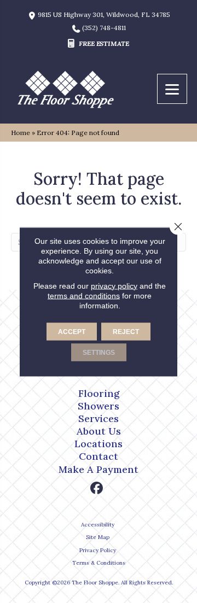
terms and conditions (84, 295)
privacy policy (114, 285)
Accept (71, 331)
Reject (126, 331)
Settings (99, 352)
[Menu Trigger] (172, 89)
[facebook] (97, 488)
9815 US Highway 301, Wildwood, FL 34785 (104, 15)
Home (20, 132)
